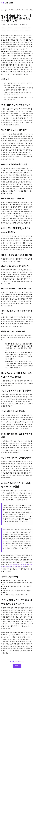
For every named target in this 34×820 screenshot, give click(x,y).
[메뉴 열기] (31, 2)
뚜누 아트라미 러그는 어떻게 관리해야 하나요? (16, 580)
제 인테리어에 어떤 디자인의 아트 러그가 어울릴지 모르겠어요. (16, 591)
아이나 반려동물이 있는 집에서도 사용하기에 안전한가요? (16, 583)
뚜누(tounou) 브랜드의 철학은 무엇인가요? (15, 594)
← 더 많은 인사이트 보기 (17, 661)
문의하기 (17, 665)
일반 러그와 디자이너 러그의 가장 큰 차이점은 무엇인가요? (16, 587)
